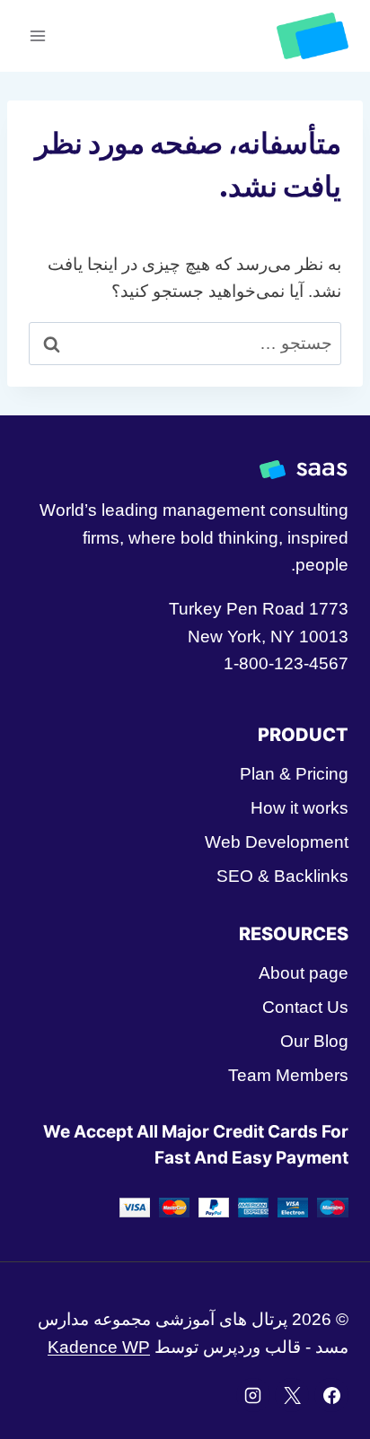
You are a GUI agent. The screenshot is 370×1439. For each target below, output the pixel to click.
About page (303, 973)
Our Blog (314, 1041)
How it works (299, 807)
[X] (292, 1395)
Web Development (276, 842)
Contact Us (305, 1007)
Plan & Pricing (294, 773)
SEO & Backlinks (282, 876)
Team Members (288, 1075)
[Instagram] (253, 1395)
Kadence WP (99, 1347)
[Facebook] (331, 1395)
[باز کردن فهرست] (38, 35)
